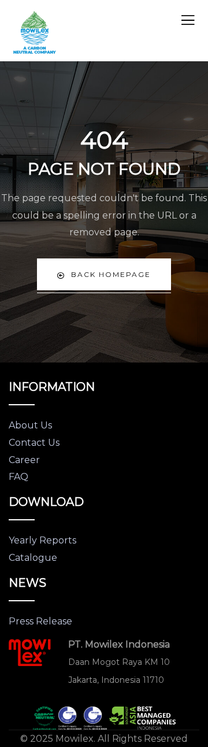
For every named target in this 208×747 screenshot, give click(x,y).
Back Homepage (111, 274)
